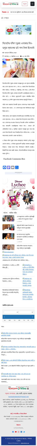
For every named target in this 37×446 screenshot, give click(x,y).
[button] (32, 4)
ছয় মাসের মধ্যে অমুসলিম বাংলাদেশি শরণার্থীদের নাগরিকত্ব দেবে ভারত (25, 237)
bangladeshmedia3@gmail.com (18, 396)
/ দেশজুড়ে (6, 18)
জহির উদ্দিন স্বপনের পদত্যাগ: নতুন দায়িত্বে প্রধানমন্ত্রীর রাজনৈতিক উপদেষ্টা (24, 248)
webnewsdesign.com (25, 443)
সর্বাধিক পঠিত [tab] (13, 213)
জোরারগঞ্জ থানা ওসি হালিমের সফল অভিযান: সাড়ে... (15, 260)
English (25, 3)
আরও (2, 326)
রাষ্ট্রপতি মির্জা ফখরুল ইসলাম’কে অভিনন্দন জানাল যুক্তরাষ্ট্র (25, 227)
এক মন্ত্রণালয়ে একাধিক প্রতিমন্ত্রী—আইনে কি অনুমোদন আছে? (25, 218)
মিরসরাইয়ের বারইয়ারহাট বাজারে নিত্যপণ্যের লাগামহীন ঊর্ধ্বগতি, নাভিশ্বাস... (10, 292)
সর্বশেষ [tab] (5, 213)
